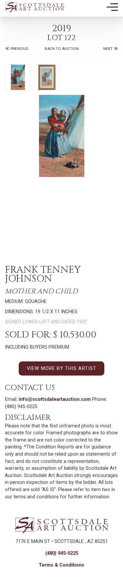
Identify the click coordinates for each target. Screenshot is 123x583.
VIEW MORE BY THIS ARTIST (61, 368)
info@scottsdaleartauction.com (55, 399)
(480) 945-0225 (61, 553)
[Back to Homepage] (34, 7)
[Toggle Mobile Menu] (112, 7)
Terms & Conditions (61, 565)
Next (108, 48)
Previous (19, 48)
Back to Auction (62, 48)
